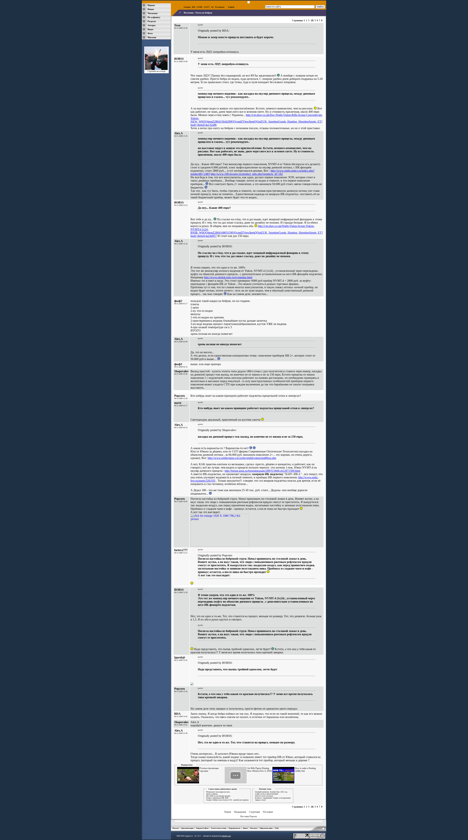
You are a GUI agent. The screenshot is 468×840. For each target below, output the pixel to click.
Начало (175, 828)
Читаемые (153, 13)
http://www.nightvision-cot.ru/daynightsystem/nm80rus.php (242, 458)
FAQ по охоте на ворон (264, 796)
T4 (212, 7)
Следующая (254, 812)
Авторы (151, 25)
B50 (193, 7)
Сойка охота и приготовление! (266, 794)
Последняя (268, 812)
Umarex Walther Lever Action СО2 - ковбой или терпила (227, 800)
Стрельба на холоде (156, 71)
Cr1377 (206, 7)
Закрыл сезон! (260, 800)
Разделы (152, 21)
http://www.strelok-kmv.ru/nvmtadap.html (228, 277)
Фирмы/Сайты (202, 828)
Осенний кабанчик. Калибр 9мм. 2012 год (271, 792)
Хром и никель (212, 794)
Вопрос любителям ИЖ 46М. (217, 798)
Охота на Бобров (203, 13)
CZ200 (199, 7)
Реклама (253, 828)
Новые (151, 9)
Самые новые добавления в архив (222, 789)
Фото (150, 33)
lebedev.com (226, 836)
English (231, 7)
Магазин (152, 37)
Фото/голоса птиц (218, 828)
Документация (187, 828)
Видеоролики (187, 765)
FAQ (277, 828)
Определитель (234, 828)
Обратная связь (266, 828)
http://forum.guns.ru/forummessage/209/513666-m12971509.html (262, 470)
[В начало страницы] (323, 829)
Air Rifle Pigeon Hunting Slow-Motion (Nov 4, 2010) (259, 769)
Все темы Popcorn (248, 816)
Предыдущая (240, 812)
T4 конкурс (219, 7)
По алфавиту (154, 17)
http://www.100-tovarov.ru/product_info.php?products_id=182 (247, 174)
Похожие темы (265, 789)
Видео (150, 29)
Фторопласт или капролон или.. (218, 792)
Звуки (245, 828)
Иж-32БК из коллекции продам (218, 796)
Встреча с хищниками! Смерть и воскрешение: (273, 798)
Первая (151, 5)
